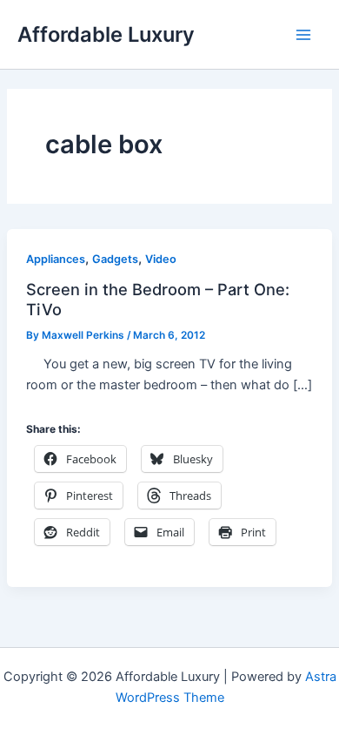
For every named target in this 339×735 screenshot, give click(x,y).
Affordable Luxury (106, 34)
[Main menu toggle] (303, 35)
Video (160, 259)
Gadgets (115, 259)
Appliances (55, 259)
